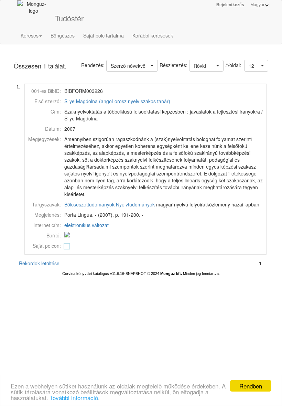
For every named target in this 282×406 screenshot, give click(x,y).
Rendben (250, 386)
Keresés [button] (30, 35)
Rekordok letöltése (39, 263)
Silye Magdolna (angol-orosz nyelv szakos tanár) (117, 101)
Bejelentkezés (230, 4)
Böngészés (63, 35)
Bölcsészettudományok (89, 204)
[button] (256, 66)
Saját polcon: (47, 245)
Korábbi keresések (152, 35)
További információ (74, 397)
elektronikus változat (86, 225)
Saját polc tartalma (103, 35)
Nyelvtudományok (135, 204)
